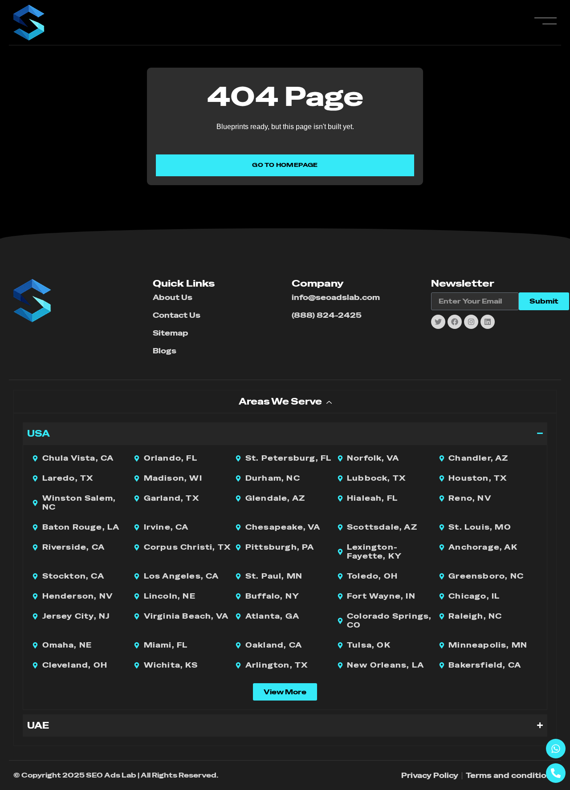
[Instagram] (471, 322)
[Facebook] (455, 322)
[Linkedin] (487, 322)
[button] (285, 692)
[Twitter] (438, 322)
